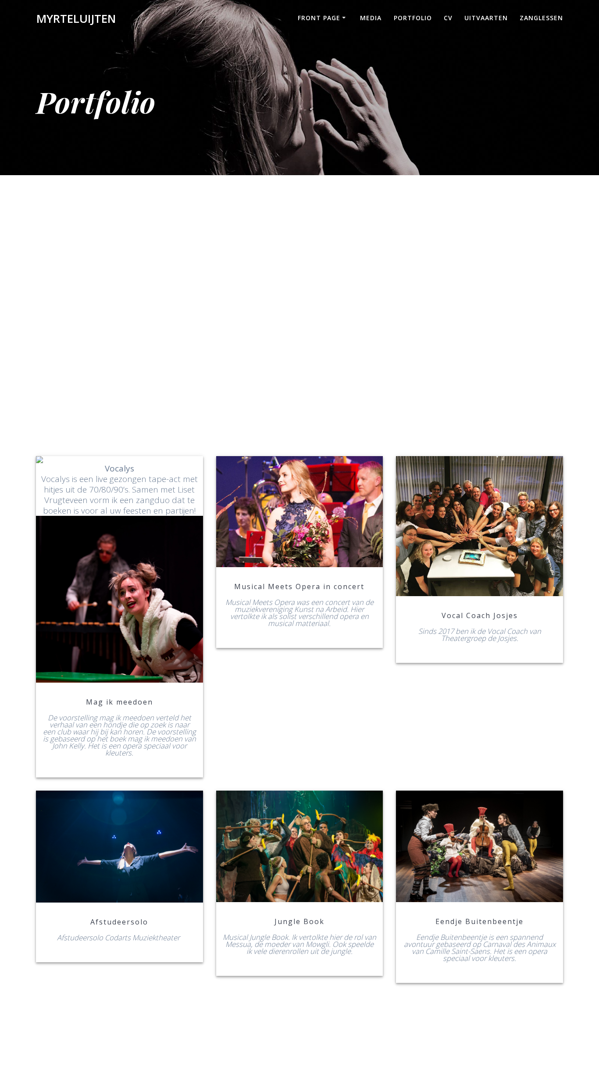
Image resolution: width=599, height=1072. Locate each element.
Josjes (479, 526)
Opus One (298, 846)
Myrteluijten (76, 19)
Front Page (319, 18)
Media (371, 18)
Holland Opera (118, 569)
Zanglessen (541, 18)
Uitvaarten (486, 18)
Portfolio (413, 18)
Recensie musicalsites (119, 846)
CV (448, 18)
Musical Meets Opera (299, 511)
